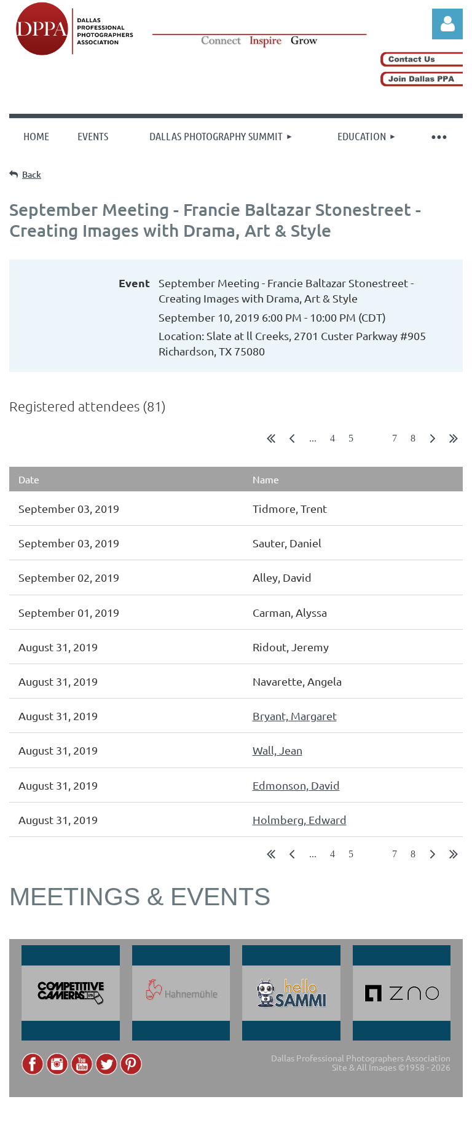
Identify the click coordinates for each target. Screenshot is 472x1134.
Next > (433, 441)
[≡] (438, 136)
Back (31, 174)
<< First (271, 441)
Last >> (453, 441)
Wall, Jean (277, 749)
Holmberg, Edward (300, 819)
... (313, 438)
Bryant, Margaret (295, 715)
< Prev (292, 441)
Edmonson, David (296, 785)
